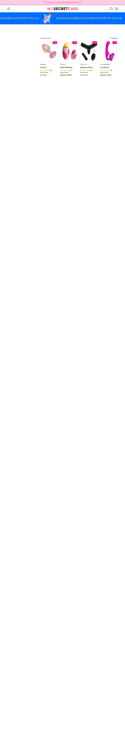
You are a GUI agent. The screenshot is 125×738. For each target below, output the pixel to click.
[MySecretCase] (62, 8)
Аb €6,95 (43, 75)
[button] (111, 8)
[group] (62, 2)
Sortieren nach (45, 38)
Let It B (43, 67)
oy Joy (23, 18)
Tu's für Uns (104, 67)
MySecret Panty (86, 67)
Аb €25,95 (84, 75)
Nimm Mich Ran (66, 67)
